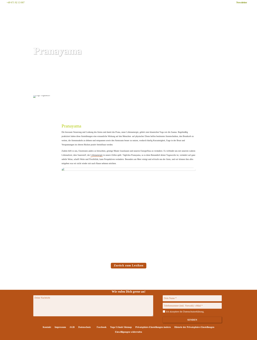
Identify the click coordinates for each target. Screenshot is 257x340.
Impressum (60, 327)
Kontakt (47, 327)
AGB (72, 327)
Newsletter (241, 2)
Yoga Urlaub (131, 8)
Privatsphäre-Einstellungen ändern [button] (153, 327)
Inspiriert (199, 8)
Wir (166, 8)
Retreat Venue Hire (223, 8)
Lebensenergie (97, 155)
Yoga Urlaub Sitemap (121, 327)
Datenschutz (84, 327)
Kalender (151, 8)
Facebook (101, 327)
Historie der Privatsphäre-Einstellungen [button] (194, 327)
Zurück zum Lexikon (128, 265)
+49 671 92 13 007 (16, 2)
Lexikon (246, 8)
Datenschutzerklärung (193, 311)
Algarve (181, 8)
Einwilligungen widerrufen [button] (128, 332)
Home (112, 8)
